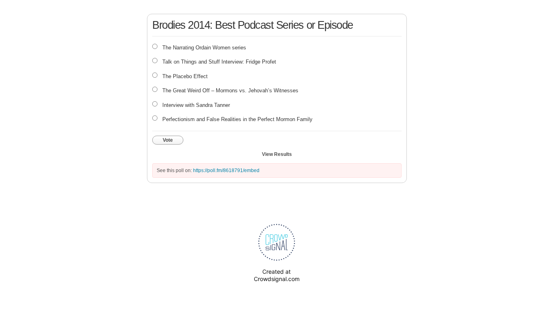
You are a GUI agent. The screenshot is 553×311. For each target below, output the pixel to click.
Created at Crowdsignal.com (277, 275)
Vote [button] (168, 140)
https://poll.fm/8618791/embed (226, 170)
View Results (277, 154)
